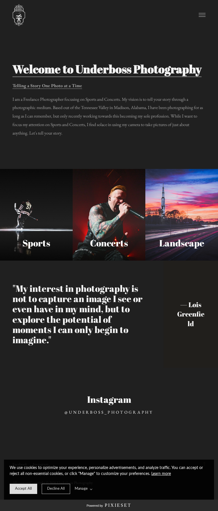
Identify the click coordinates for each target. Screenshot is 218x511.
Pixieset (118, 505)
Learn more (161, 474)
